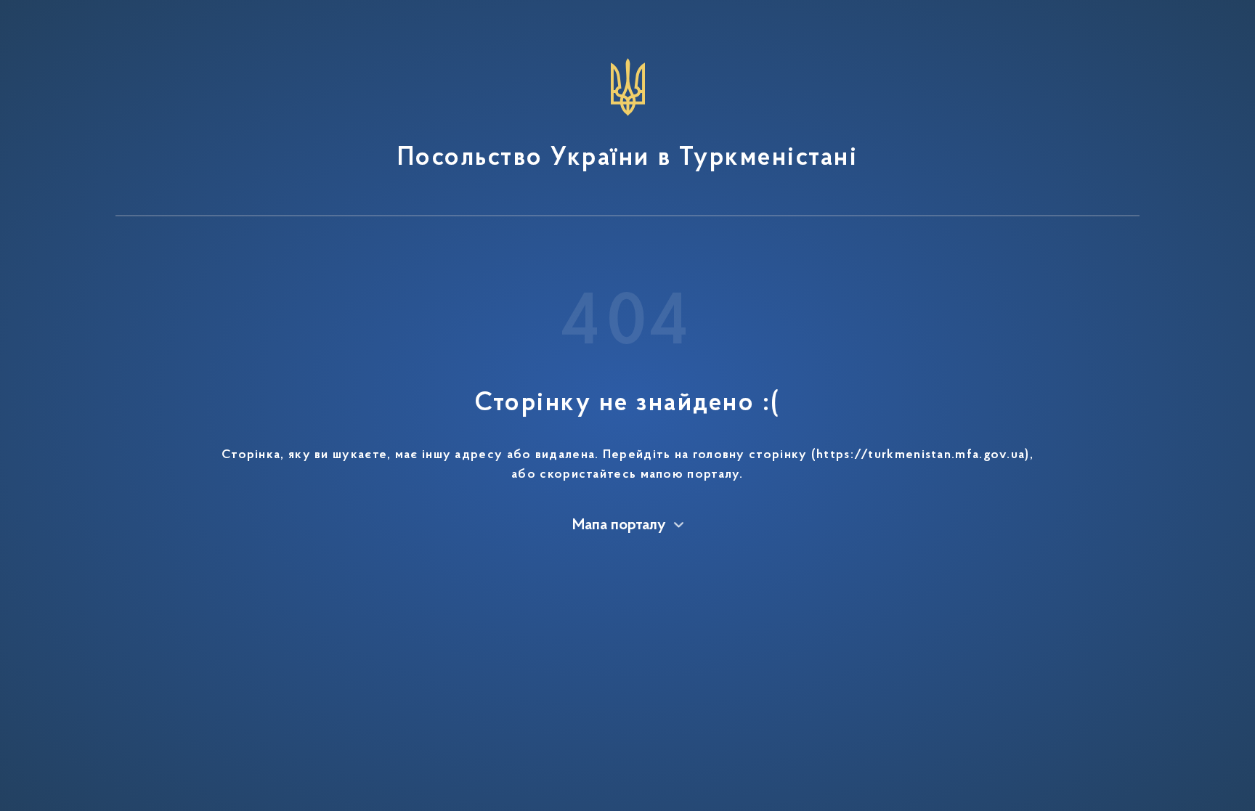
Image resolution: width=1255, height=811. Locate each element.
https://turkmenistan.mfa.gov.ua (920, 455)
